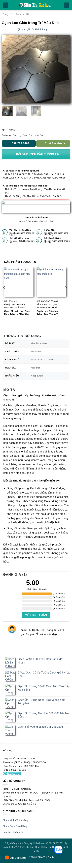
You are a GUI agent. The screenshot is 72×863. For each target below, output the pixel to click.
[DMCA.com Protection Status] (12, 773)
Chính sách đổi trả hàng (15, 820)
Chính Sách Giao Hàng (15, 826)
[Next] (65, 69)
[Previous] (7, 69)
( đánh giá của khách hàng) (33, 29)
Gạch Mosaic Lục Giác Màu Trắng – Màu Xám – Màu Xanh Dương (17, 312)
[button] (5, 5)
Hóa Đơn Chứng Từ (13, 832)
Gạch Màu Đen (36, 135)
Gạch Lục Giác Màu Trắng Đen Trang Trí (48, 312)
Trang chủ (7, 14)
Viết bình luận (36, 615)
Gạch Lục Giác (23, 14)
